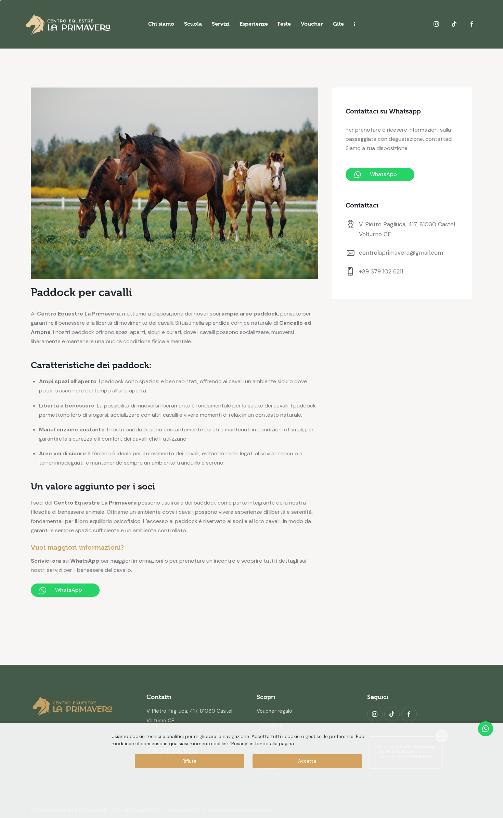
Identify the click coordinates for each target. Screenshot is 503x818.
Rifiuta (189, 761)
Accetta (307, 761)
